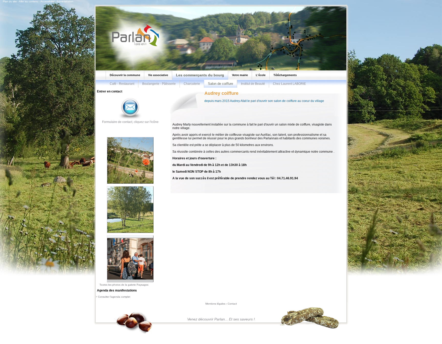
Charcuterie (192, 84)
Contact (232, 303)
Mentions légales (215, 303)
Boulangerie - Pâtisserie (159, 84)
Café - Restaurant (122, 84)
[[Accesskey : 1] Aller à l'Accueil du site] (134, 46)
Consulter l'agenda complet (114, 296)
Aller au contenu (28, 1)
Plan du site (10, 1)
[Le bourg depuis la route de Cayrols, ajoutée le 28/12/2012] (130, 184)
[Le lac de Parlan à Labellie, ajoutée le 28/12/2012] (130, 233)
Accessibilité (47, 1)
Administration (65, 1)
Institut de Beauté (253, 84)
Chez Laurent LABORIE (289, 84)
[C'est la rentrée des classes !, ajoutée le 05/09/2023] (130, 282)
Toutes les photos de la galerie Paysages (124, 284)
